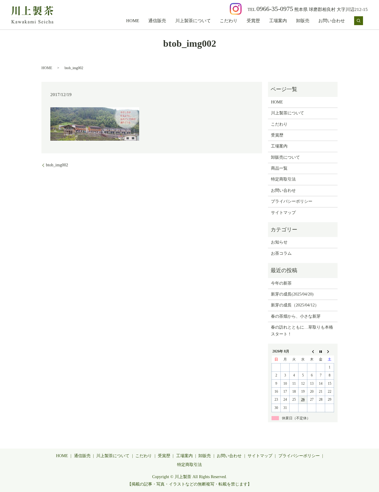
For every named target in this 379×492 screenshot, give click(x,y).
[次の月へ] (329, 351)
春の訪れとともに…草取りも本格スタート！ (302, 330)
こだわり (228, 20)
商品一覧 (279, 168)
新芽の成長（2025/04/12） (295, 305)
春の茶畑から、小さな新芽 (296, 316)
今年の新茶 (281, 283)
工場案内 (278, 20)
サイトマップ (283, 212)
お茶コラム (281, 253)
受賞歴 (253, 20)
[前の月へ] (311, 351)
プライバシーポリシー (291, 201)
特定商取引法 (283, 179)
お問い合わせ (331, 20)
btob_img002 (57, 165)
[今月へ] (320, 351)
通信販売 (157, 20)
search (358, 20)
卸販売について (285, 157)
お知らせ (279, 242)
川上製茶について (193, 20)
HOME (132, 20)
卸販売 (302, 20)
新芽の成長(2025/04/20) (292, 294)
